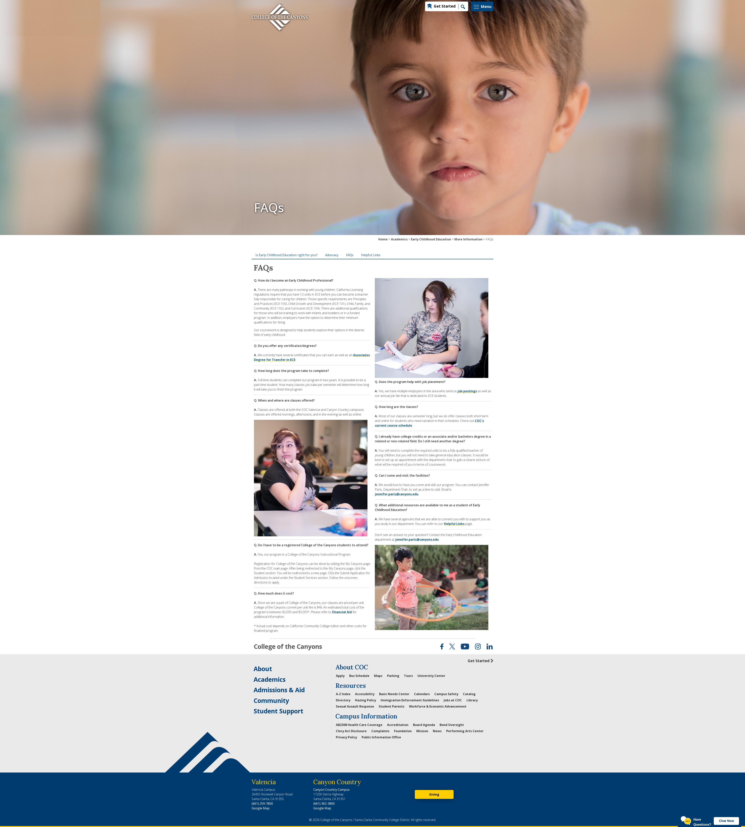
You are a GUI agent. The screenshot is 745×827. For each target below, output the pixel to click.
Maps (378, 676)
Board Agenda (424, 725)
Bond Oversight (452, 725)
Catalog (469, 694)
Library (472, 700)
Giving (434, 794)
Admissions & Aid (279, 690)
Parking (393, 676)
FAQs (349, 255)
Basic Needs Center (394, 694)
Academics (399, 239)
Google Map (260, 808)
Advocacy (331, 255)
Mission (422, 731)
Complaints (380, 731)
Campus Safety (446, 694)
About (263, 669)
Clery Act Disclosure (351, 731)
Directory (343, 700)
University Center (431, 676)
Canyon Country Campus (331, 789)
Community (271, 700)
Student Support (278, 711)
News (437, 731)
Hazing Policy (365, 700)
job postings (467, 391)
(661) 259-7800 (262, 803)
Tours (408, 676)
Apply (340, 676)
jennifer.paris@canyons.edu (396, 494)
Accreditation (397, 725)
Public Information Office (381, 737)
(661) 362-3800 (324, 803)
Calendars (422, 694)
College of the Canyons (288, 646)
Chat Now (726, 821)
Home (383, 239)
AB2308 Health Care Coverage (359, 725)
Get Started (445, 6)
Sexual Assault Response (355, 706)
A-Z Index (343, 694)
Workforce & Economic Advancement (437, 706)
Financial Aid (342, 612)
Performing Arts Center (464, 731)
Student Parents (391, 706)
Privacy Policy (346, 737)
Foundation (403, 731)
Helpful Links (370, 255)
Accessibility (364, 694)
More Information (468, 239)
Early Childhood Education (431, 239)
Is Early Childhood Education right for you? (286, 255)
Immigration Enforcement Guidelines (410, 700)
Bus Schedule (359, 676)
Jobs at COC (453, 700)
